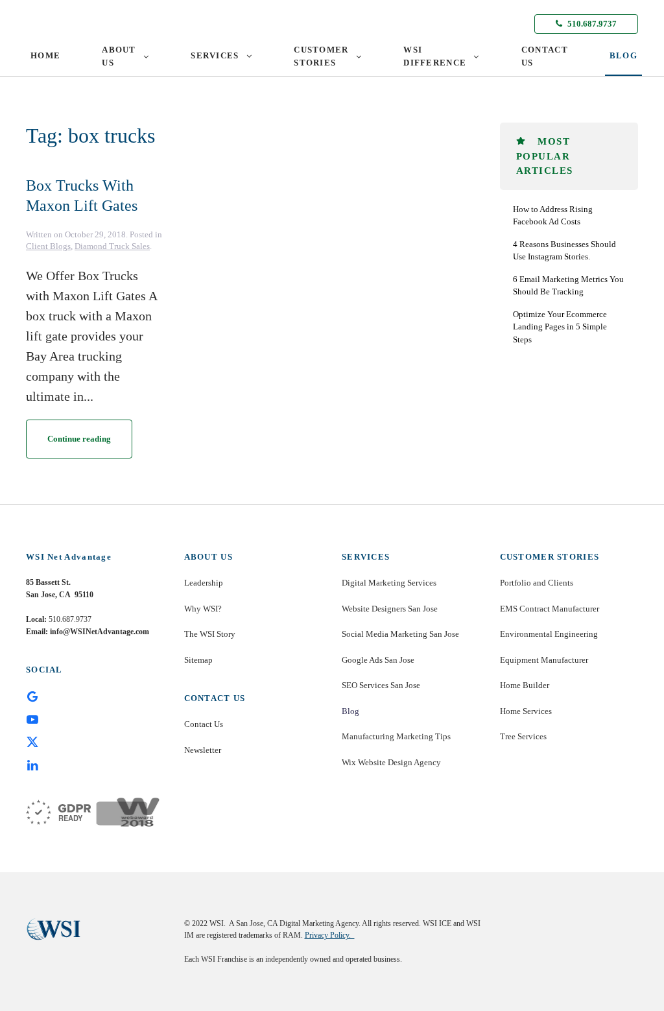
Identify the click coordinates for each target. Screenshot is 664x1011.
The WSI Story (209, 634)
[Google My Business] (32, 695)
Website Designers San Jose (390, 608)
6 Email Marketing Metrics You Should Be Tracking (568, 285)
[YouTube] (32, 718)
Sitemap (198, 660)
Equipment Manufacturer (544, 660)
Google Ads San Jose (378, 660)
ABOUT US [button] (119, 56)
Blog (350, 711)
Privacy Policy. (330, 935)
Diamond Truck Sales (112, 246)
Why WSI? (203, 608)
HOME (45, 55)
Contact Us (203, 724)
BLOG (623, 55)
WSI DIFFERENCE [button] (434, 56)
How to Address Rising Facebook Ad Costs (553, 215)
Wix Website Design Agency (391, 762)
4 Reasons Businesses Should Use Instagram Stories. (564, 250)
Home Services (526, 711)
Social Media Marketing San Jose (400, 634)
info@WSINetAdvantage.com (99, 631)
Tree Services (523, 736)
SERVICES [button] (215, 55)
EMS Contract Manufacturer (549, 608)
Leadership (203, 583)
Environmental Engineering (549, 634)
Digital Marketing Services (389, 583)
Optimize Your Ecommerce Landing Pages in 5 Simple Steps (560, 326)
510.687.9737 (591, 24)
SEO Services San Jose (381, 685)
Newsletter (202, 750)
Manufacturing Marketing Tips (396, 736)
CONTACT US (544, 56)
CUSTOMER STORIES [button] (321, 56)
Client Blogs (48, 246)
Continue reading (79, 439)
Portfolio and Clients (536, 583)
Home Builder (524, 685)
